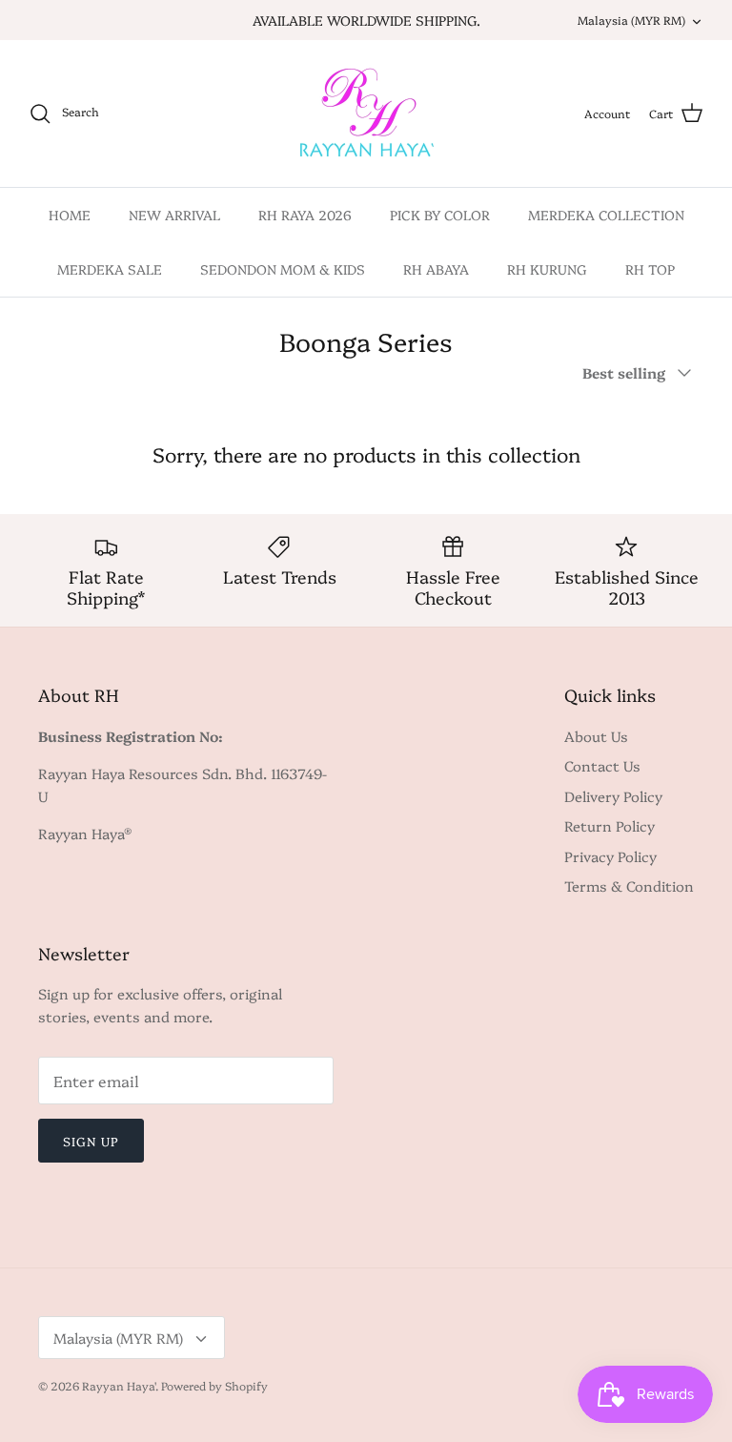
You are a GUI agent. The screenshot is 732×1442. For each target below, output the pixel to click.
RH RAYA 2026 (305, 214)
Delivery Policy (613, 796)
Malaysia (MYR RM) (631, 19)
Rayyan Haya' (118, 1385)
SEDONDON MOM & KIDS (282, 268)
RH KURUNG (547, 268)
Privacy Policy (610, 856)
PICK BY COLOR (440, 214)
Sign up (91, 1140)
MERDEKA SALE (109, 268)
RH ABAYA (436, 268)
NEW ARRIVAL (174, 214)
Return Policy (609, 825)
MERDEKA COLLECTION (606, 214)
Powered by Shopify (214, 1385)
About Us (596, 736)
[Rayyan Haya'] (366, 113)
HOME (70, 214)
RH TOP (650, 268)
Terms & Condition (629, 886)
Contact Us (602, 765)
